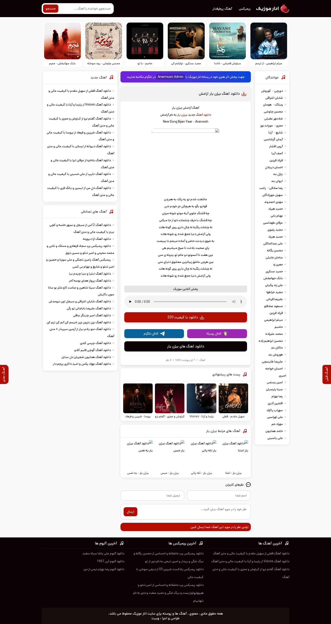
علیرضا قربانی (274, 299)
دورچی (278, 91)
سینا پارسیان (274, 389)
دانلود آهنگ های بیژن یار (185, 346)
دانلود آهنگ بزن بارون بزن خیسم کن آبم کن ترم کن (79, 322)
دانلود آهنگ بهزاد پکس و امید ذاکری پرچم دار (82, 364)
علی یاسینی (275, 438)
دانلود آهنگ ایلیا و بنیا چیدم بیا (90, 273)
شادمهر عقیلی (273, 118)
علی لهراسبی (275, 417)
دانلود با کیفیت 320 (182, 317)
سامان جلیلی (274, 257)
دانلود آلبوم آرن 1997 (110, 561)
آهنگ (202, 360)
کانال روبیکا (214, 333)
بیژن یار (182, 114)
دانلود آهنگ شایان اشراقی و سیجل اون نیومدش (80, 301)
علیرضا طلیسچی (272, 361)
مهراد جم (277, 424)
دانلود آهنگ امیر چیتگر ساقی (92, 315)
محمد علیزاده (274, 334)
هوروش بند (275, 354)
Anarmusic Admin (170, 77)
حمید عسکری (274, 271)
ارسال (130, 511)
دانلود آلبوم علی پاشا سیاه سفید (103, 553)
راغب (262, 188)
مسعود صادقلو (273, 306)
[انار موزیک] (272, 8)
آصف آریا (277, 153)
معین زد (278, 264)
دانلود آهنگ (203, 114)
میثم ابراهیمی (273, 320)
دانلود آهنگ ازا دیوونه (97, 239)
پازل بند (278, 174)
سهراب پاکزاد (274, 410)
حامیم (279, 327)
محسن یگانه (275, 250)
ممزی (279, 125)
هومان (267, 104)
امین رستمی (275, 382)
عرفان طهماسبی (273, 222)
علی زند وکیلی (274, 285)
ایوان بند (277, 181)
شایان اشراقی (274, 98)
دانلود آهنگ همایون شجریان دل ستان (86, 357)
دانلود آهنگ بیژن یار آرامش (219, 93)
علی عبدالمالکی (273, 243)
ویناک (279, 104)
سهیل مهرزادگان (272, 195)
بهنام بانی (277, 215)
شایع (279, 132)
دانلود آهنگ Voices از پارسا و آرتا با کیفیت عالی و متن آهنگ (250, 561)
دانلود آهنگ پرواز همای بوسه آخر (90, 280)
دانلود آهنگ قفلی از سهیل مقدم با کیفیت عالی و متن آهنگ (251, 553)
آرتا (270, 132)
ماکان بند (277, 347)
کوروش (266, 91)
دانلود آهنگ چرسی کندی (95, 343)
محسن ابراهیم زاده (271, 341)
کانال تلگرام (151, 333)
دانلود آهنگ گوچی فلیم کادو (92, 350)
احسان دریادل (274, 167)
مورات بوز (266, 125)
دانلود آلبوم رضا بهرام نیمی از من (104, 569)
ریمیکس (245, 8)
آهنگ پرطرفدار (222, 8)
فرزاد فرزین (276, 160)
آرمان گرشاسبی (273, 139)
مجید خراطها (274, 292)
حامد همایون (274, 431)
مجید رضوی (275, 229)
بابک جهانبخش (273, 278)
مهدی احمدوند (273, 202)
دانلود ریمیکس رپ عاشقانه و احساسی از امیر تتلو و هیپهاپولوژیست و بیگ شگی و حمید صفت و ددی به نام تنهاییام (168, 593)
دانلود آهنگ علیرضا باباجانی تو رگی (89, 308)
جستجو (51, 8)
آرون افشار (276, 146)
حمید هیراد (275, 208)
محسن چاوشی (273, 111)
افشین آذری (275, 403)
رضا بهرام (277, 396)
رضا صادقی (276, 188)
